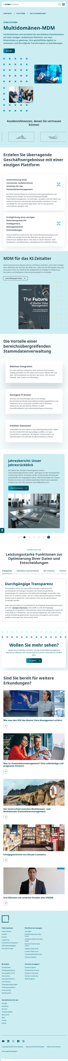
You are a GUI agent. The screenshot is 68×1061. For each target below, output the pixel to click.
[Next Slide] (48, 537)
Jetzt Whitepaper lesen (13, 278)
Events (4, 1023)
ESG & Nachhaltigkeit (9, 946)
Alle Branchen (6, 993)
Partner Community (31, 976)
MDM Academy (30, 979)
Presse (4, 1020)
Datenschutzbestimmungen (35, 1047)
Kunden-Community (31, 973)
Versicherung (6, 990)
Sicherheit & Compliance (10, 943)
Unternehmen (6, 931)
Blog (3, 1018)
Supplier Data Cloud (31, 949)
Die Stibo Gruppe (7, 948)
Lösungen (28, 931)
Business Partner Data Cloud (32, 945)
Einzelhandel (6, 967)
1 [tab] (24, 537)
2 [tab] (29, 537)
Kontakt (4, 1003)
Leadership (5, 940)
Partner (4, 937)
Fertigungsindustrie (8, 970)
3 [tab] (34, 537)
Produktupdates (7, 1012)
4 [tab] (39, 537)
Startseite (7, 13)
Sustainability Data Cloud (33, 954)
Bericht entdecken (17, 488)
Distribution (6, 976)
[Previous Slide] (19, 537)
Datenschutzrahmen (54, 1047)
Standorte (5, 1006)
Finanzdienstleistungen (10, 984)
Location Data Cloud (31, 951)
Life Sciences (6, 982)
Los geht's (32, 661)
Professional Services (32, 970)
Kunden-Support (30, 967)
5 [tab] (44, 537)
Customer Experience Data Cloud (33, 940)
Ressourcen (5, 1015)
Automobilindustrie (8, 979)
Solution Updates (30, 957)
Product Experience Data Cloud (33, 935)
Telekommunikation (8, 987)
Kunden (4, 934)
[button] (7, 572)
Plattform (21, 13)
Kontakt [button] (9, 51)
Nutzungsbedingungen (9, 1051)
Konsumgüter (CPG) (8, 973)
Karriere (4, 1009)
